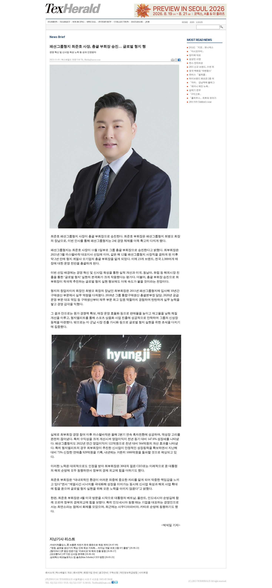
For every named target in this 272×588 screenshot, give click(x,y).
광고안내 (103, 572)
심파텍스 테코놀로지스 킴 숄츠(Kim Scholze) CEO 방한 (77, 557)
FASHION (52, 21)
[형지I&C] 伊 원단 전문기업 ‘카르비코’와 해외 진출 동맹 (78, 551)
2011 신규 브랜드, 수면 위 (201, 67)
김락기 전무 (195, 90)
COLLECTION (121, 21)
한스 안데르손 (196, 63)
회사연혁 (77, 572)
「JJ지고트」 (195, 94)
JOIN (192, 22)
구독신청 (113, 572)
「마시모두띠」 (197, 51)
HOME (185, 22)
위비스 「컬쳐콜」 (198, 74)
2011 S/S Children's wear (200, 102)
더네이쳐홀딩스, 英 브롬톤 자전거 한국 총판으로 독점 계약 (79, 545)
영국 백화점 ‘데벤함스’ (200, 70)
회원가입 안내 (91, 572)
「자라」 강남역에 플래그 (202, 82)
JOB (147, 21)
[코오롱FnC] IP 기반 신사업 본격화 (67, 554)
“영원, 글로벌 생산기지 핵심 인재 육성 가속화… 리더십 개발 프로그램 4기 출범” (90, 548)
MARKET (65, 21)
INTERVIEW (104, 21)
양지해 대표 (195, 55)
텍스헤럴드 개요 (64, 572)
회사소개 (49, 572)
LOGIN (199, 22)
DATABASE (137, 21)
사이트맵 (143, 572)
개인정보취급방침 (128, 572)
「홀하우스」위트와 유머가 (202, 98)
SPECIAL (91, 21)
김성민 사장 (195, 59)
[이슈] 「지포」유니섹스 (201, 47)
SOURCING (78, 21)
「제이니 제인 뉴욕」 (199, 86)
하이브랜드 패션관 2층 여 (201, 78)
